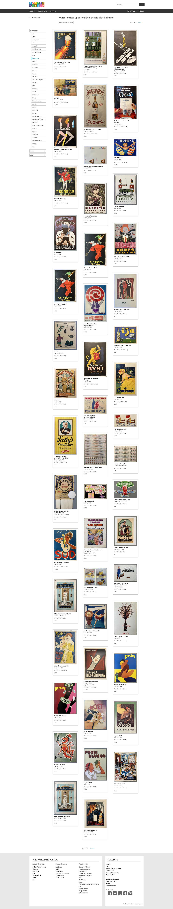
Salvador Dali (83, 893)
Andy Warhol (83, 891)
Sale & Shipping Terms (113, 868)
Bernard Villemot (84, 867)
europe (34, 76)
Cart (142, 11)
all (33, 34)
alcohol (34, 43)
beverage (35, 58)
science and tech (38, 125)
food (34, 92)
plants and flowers (38, 119)
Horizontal (59, 871)
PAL (80, 878)
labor (34, 98)
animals (35, 46)
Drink (57, 869)
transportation (37, 141)
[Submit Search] (142, 4)
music (34, 113)
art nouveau (36, 52)
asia (33, 55)
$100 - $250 (60, 878)
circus (34, 70)
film (33, 86)
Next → (140, 22)
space (34, 128)
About (108, 864)
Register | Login (132, 11)
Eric (80, 886)
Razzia (81, 882)
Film (33, 873)
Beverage (35, 871)
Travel (34, 878)
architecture (36, 49)
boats (34, 61)
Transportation (37, 875)
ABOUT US (53, 11)
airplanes (35, 40)
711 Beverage (34, 18)
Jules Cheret (83, 871)
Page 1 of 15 (133, 22)
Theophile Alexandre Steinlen (89, 884)
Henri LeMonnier (84, 869)
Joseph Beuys (83, 888)
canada (34, 64)
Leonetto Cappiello (85, 873)
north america (37, 116)
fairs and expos (37, 79)
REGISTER (32, 11)
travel (34, 144)
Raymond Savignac (85, 875)
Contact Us (110, 871)
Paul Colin (82, 880)
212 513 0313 (111, 885)
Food (34, 880)
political (35, 122)
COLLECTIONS (42, 11)
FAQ (107, 866)
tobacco (35, 138)
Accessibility (110, 875)
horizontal (35, 95)
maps (34, 107)
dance (34, 73)
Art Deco (59, 867)
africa (34, 37)
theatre (35, 135)
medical (35, 110)
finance (34, 89)
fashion (34, 83)
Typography (60, 875)
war (33, 147)
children (35, 67)
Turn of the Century (62, 873)
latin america (36, 101)
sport (34, 132)
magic (34, 104)
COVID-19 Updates (112, 873)
